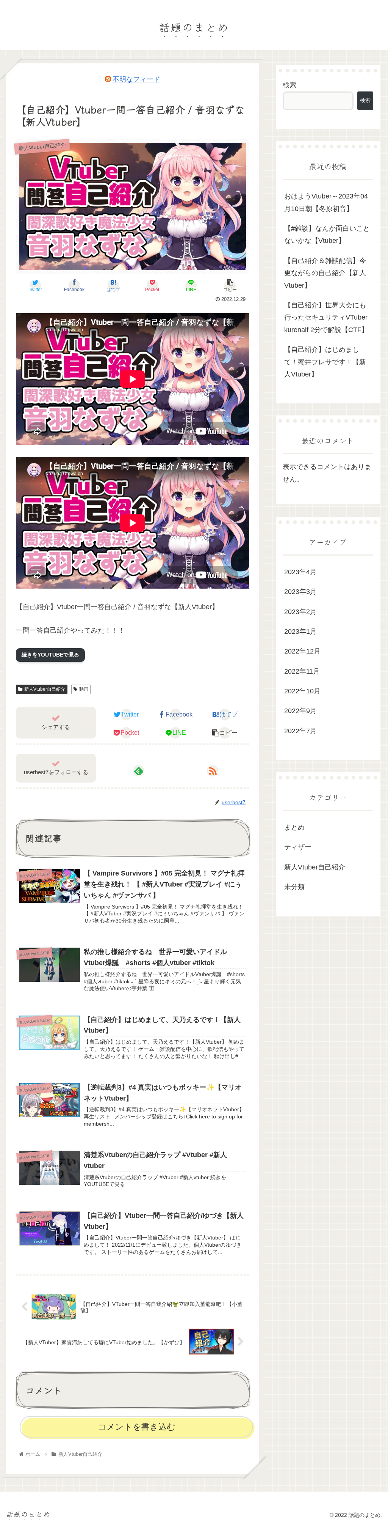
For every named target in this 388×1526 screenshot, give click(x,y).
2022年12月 (302, 651)
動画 (83, 689)
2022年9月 (300, 711)
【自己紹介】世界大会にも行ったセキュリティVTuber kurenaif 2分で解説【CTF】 (326, 317)
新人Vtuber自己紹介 (44, 689)
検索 (289, 85)
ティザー (297, 847)
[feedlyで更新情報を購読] (139, 770)
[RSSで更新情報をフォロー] (213, 770)
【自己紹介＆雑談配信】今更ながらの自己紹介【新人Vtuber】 (325, 273)
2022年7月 (300, 731)
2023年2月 (300, 612)
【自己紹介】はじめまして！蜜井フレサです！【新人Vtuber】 (325, 362)
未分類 (294, 887)
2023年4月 (300, 572)
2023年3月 (300, 591)
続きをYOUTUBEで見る (50, 655)
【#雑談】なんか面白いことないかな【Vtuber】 (327, 234)
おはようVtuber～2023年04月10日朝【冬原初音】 (326, 202)
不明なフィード (136, 79)
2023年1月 (300, 631)
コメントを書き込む (136, 1427)
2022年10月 (302, 691)
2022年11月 (302, 671)
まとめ (294, 827)
